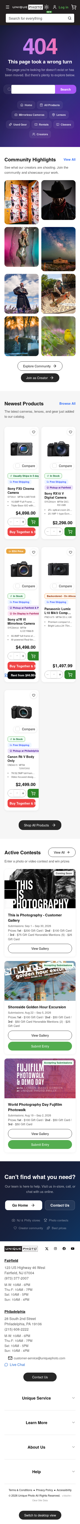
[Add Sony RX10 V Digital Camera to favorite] (70, 432)
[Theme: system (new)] (46, 7)
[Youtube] (73, 1248)
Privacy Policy (44, 1490)
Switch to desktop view (40, 1515)
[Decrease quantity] (11, 522)
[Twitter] (47, 1248)
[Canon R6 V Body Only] (21, 712)
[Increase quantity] (23, 522)
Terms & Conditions (20, 1490)
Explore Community (37, 366)
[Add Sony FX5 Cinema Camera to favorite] (33, 432)
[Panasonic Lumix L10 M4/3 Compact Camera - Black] (58, 569)
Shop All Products (36, 825)
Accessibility (64, 1490)
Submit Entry (40, 1046)
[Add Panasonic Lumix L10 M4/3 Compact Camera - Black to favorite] (70, 552)
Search (65, 89)
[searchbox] (40, 18)
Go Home (20, 1205)
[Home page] (27, 7)
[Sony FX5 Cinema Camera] (21, 449)
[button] (73, 7)
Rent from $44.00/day (23, 675)
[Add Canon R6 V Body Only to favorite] (33, 695)
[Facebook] (64, 1248)
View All (59, 852)
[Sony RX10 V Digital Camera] (58, 449)
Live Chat (17, 1364)
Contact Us (59, 1205)
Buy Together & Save (23, 532)
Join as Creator (37, 378)
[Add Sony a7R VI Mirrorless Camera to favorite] (33, 552)
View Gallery (40, 948)
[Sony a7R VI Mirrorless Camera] (21, 569)
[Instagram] (55, 1248)
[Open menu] (8, 7)
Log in (63, 7)
